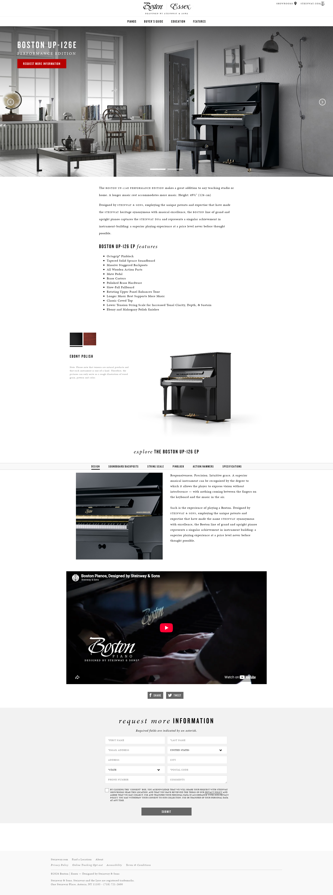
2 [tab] (175, 169)
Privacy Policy (59, 865)
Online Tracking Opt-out (87, 865)
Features (199, 21)
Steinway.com (311, 3)
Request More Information (42, 64)
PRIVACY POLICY (213, 792)
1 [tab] (158, 169)
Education (178, 21)
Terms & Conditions (138, 865)
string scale (155, 466)
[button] (295, 3)
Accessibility (114, 865)
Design (95, 466)
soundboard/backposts (123, 466)
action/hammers (203, 466)
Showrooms (284, 3)
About (99, 859)
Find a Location (82, 859)
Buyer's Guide (153, 21)
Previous (10, 102)
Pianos (131, 21)
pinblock (178, 466)
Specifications (232, 466)
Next (322, 102)
